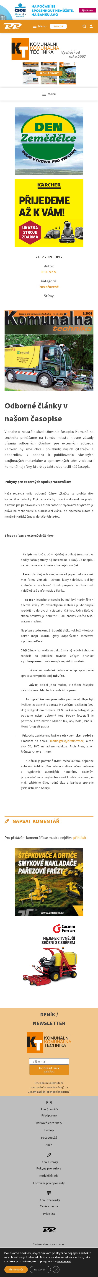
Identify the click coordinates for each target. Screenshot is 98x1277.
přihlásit (80, 837)
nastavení (64, 1261)
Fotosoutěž (49, 1137)
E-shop (49, 1130)
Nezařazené (49, 286)
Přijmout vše (16, 1269)
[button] (49, 1070)
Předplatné (49, 1115)
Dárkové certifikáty (49, 1123)
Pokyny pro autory (49, 1168)
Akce (49, 1145)
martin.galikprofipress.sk (66, 741)
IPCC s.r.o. (49, 271)
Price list (49, 1214)
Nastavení (40, 1269)
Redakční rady (49, 1176)
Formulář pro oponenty (49, 1183)
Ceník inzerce (49, 1206)
